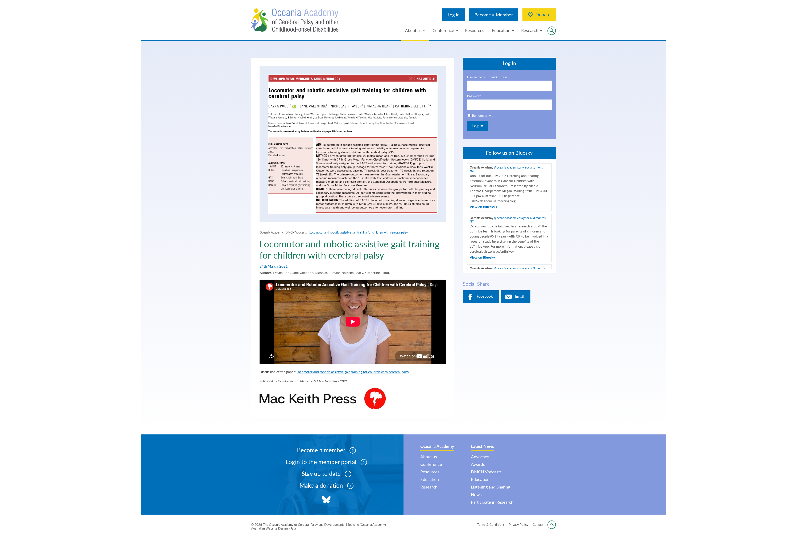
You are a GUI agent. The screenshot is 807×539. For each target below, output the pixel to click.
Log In (454, 15)
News (476, 495)
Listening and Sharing (490, 487)
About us (413, 31)
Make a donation (321, 486)
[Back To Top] (551, 524)
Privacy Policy (518, 524)
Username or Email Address (487, 77)
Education (501, 31)
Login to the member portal (321, 462)
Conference (443, 31)
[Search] (551, 31)
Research (529, 31)
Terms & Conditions (491, 524)
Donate (543, 14)
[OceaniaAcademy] (295, 20)
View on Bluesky (483, 207)
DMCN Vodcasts (296, 232)
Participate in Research (492, 502)
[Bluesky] (326, 500)
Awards (478, 464)
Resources (474, 31)
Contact (538, 524)
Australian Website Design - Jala (273, 528)
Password (474, 96)
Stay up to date (321, 474)
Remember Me (482, 115)
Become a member (321, 450)
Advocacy (480, 457)
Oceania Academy (271, 232)
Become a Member (493, 15)
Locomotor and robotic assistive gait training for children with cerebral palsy (353, 372)
